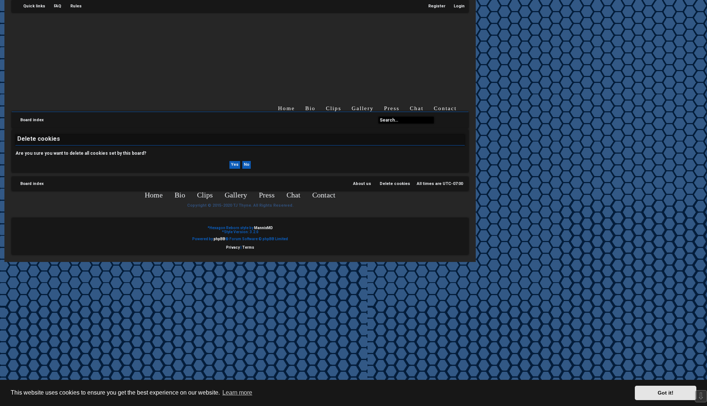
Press (392, 108)
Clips (333, 108)
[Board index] (246, 53)
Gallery (363, 108)
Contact (445, 108)
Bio (310, 108)
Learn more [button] (237, 392)
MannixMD (263, 228)
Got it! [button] (665, 393)
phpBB (219, 239)
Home (286, 108)
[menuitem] (54, 6)
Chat (416, 108)
